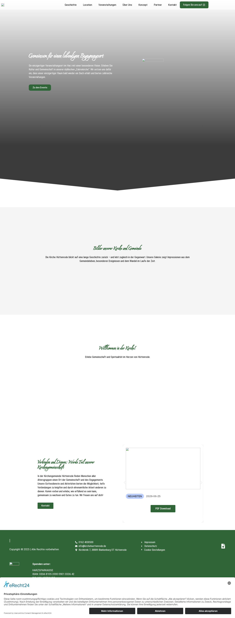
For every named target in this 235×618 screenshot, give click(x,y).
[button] (125, 482)
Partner (158, 4)
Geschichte (71, 4)
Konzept (142, 4)
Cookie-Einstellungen (154, 549)
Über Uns (127, 4)
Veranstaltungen (107, 4)
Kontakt (172, 4)
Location (87, 4)
